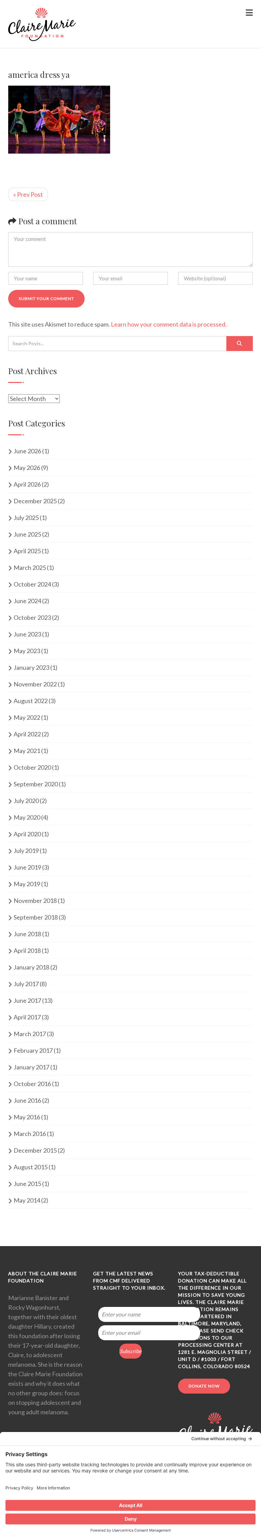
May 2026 (27, 467)
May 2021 (27, 750)
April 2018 (27, 950)
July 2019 (26, 850)
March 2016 (30, 1133)
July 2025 (26, 517)
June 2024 (27, 601)
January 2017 (31, 1067)
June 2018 (27, 934)
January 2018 (31, 967)
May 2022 (27, 717)
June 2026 (27, 451)
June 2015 (27, 1183)
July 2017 (26, 984)
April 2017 (27, 1017)
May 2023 (27, 650)
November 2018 (35, 900)
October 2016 (32, 1083)
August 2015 (31, 1167)
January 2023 (31, 667)
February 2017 (33, 1050)
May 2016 (27, 1117)
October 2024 (32, 584)
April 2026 (27, 484)
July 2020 (26, 800)
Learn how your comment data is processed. (169, 324)
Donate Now (204, 1385)
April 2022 (27, 734)
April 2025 (27, 551)
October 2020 (32, 767)
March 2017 (30, 1033)
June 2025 (27, 534)
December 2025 (35, 501)
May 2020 (27, 817)
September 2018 (36, 917)
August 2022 (31, 700)
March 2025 (30, 567)
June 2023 (27, 634)
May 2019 (27, 884)
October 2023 (32, 617)
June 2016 (27, 1100)
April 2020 (27, 834)
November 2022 (35, 684)
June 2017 (27, 1000)
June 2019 (27, 867)
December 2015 (35, 1150)
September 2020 (36, 784)
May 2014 (27, 1200)
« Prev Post (28, 194)
